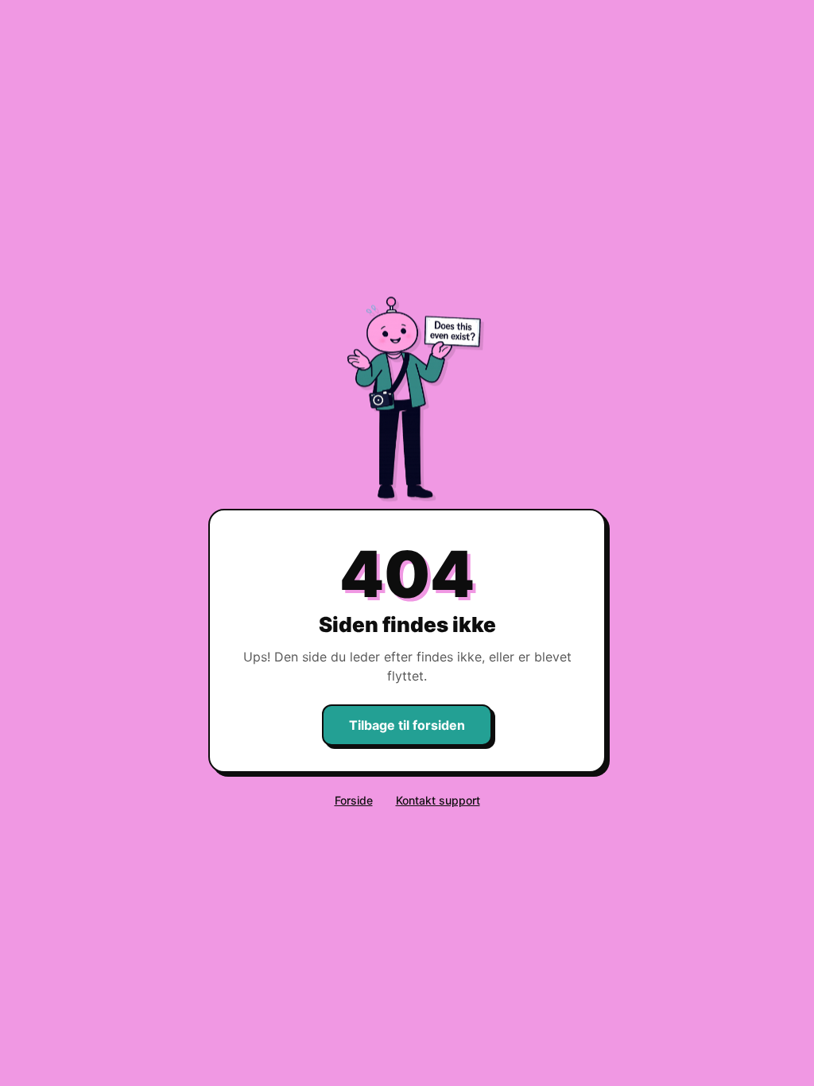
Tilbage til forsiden (407, 725)
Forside (354, 800)
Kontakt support (438, 800)
